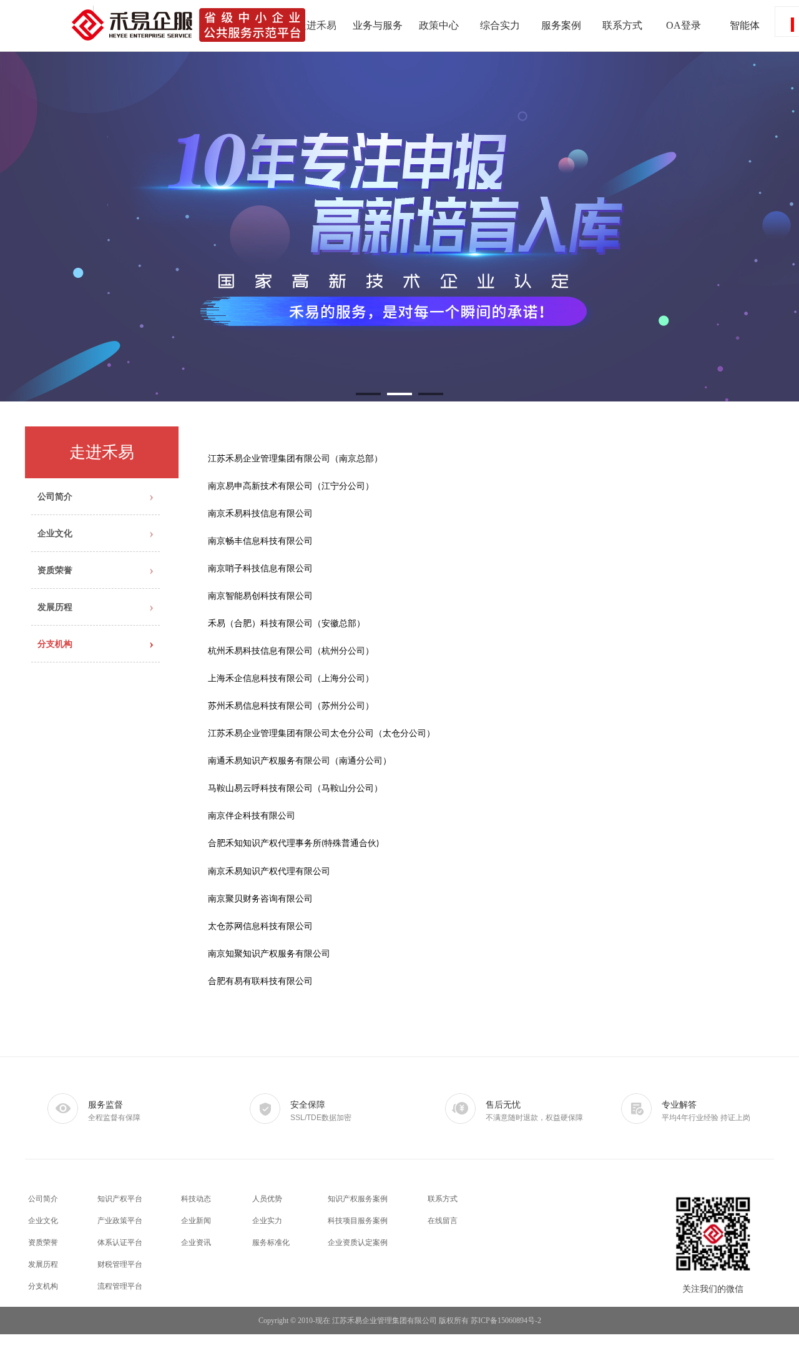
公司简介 (43, 1198)
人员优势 (267, 1198)
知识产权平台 (119, 1198)
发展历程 (43, 1264)
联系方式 (443, 1198)
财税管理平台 (119, 1264)
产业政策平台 (119, 1220)
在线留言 (443, 1220)
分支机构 (43, 1286)
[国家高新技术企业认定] (399, 226)
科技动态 (196, 1198)
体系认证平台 (119, 1242)
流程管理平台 (119, 1286)
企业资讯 (196, 1242)
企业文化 (43, 1220)
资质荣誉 (43, 1242)
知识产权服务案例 (358, 1198)
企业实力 (267, 1220)
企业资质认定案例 (358, 1242)
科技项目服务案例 (358, 1220)
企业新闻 (196, 1220)
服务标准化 (271, 1242)
